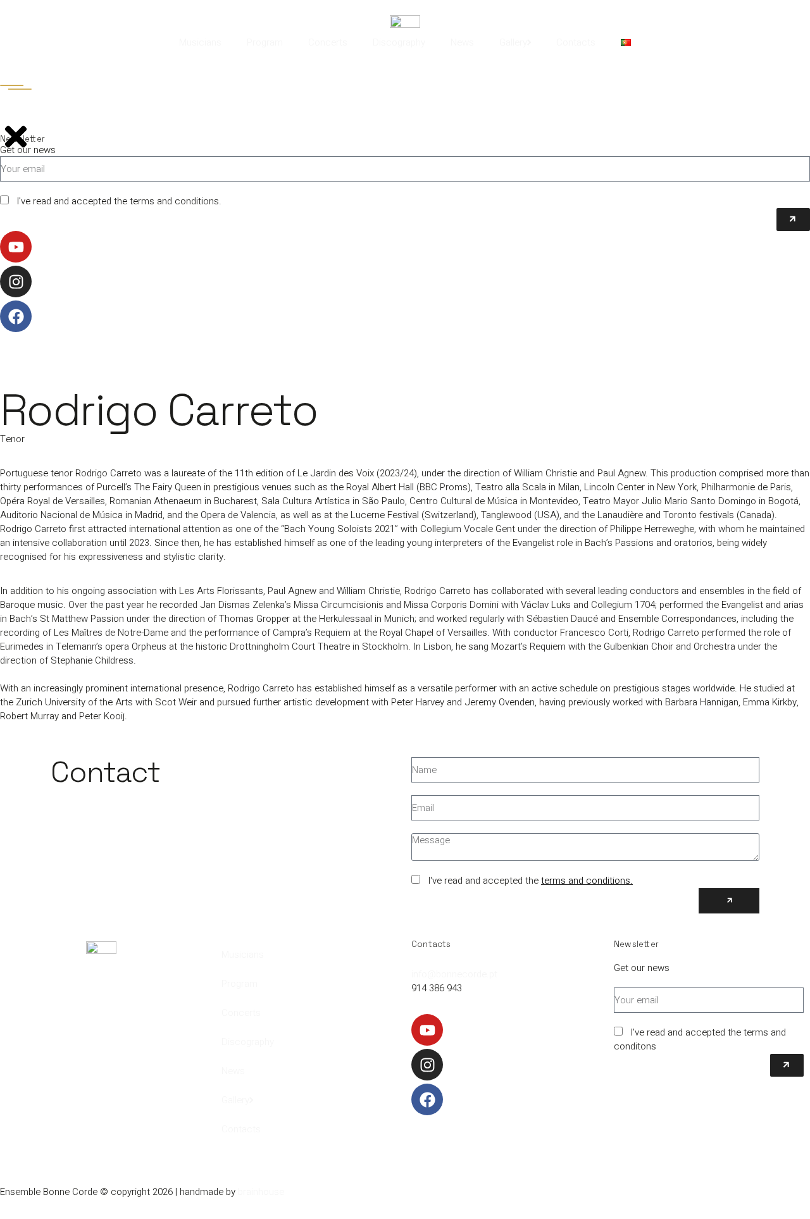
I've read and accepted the (530, 881)
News (462, 42)
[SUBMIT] (729, 900)
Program (265, 42)
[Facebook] (427, 1099)
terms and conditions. (587, 881)
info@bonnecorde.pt (454, 974)
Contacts (575, 42)
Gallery (513, 42)
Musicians (200, 42)
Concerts (327, 42)
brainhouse (261, 1192)
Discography (399, 42)
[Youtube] (427, 1030)
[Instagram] (427, 1064)
